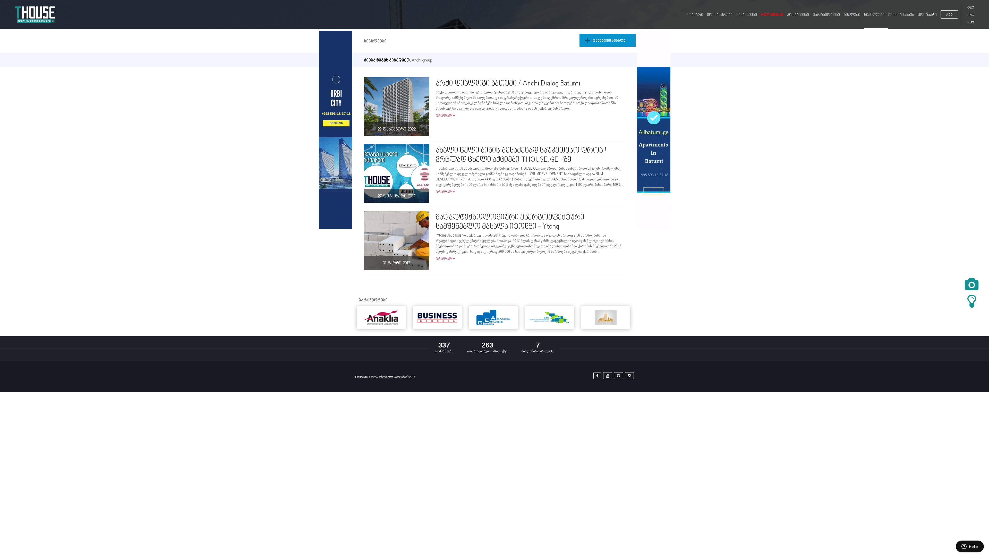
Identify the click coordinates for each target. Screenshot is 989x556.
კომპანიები (798, 15)
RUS (970, 22)
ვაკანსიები (746, 15)
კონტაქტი (927, 15)
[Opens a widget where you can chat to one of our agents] (970, 547)
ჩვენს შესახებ (901, 15)
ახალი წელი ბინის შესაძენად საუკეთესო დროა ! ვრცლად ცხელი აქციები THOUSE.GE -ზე (521, 155)
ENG (970, 15)
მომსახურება (719, 15)
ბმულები (852, 15)
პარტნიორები (826, 15)
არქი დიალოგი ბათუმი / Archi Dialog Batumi (508, 83)
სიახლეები (874, 15)
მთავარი (694, 15)
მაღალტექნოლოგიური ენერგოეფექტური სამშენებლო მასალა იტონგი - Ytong (510, 222)
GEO (970, 7)
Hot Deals (772, 14)
